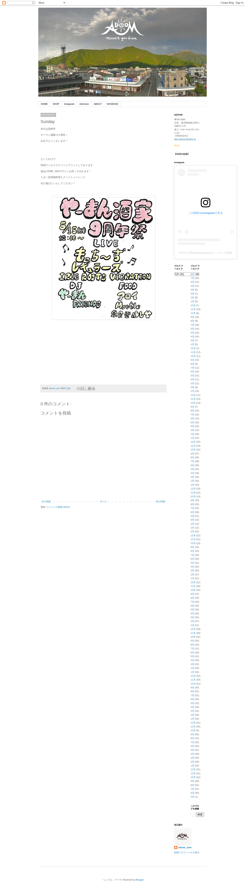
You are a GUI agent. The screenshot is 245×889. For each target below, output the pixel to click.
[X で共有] (86, 388)
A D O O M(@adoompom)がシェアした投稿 (205, 252)
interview (84, 104)
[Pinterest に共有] (93, 388)
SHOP (56, 104)
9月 (192, 317)
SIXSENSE (112, 104)
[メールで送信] (79, 388)
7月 (192, 278)
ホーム (103, 501)
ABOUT (98, 104)
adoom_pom (185, 847)
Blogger (140, 879)
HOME (44, 104)
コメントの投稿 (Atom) (58, 507)
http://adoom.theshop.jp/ (185, 139)
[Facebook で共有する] (90, 388)
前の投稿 (160, 501)
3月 (192, 293)
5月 (192, 286)
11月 (193, 309)
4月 (192, 289)
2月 (192, 297)
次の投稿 (46, 501)
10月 (193, 313)
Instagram (69, 104)
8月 (192, 274)
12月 (193, 305)
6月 (192, 282)
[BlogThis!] (82, 388)
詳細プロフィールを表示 (186, 852)
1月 (192, 301)
